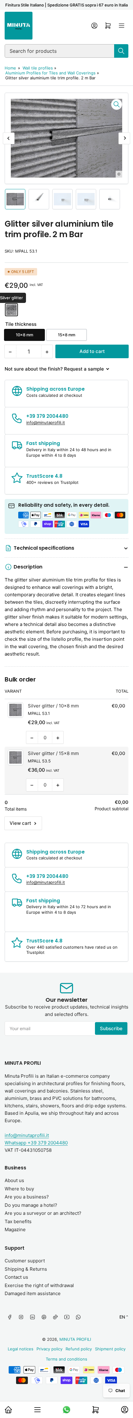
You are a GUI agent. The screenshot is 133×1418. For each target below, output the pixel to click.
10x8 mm (24, 334)
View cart (20, 823)
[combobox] (66, 51)
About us (14, 1180)
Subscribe (111, 1028)
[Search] (121, 50)
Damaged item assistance (33, 1293)
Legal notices (20, 1348)
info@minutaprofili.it (27, 1135)
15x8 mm (66, 334)
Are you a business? (27, 1197)
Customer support (25, 1261)
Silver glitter (11, 310)
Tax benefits (18, 1221)
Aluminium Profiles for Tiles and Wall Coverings (50, 72)
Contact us (16, 1277)
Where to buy (19, 1189)
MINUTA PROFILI (75, 1339)
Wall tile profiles (38, 67)
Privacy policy (49, 1348)
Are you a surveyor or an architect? (43, 1213)
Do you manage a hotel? (31, 1205)
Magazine (15, 1229)
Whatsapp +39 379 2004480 (36, 1143)
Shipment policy (110, 1348)
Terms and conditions (66, 1359)
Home (10, 67)
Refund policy (79, 1348)
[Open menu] (121, 25)
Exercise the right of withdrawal (39, 1285)
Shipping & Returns (26, 1269)
